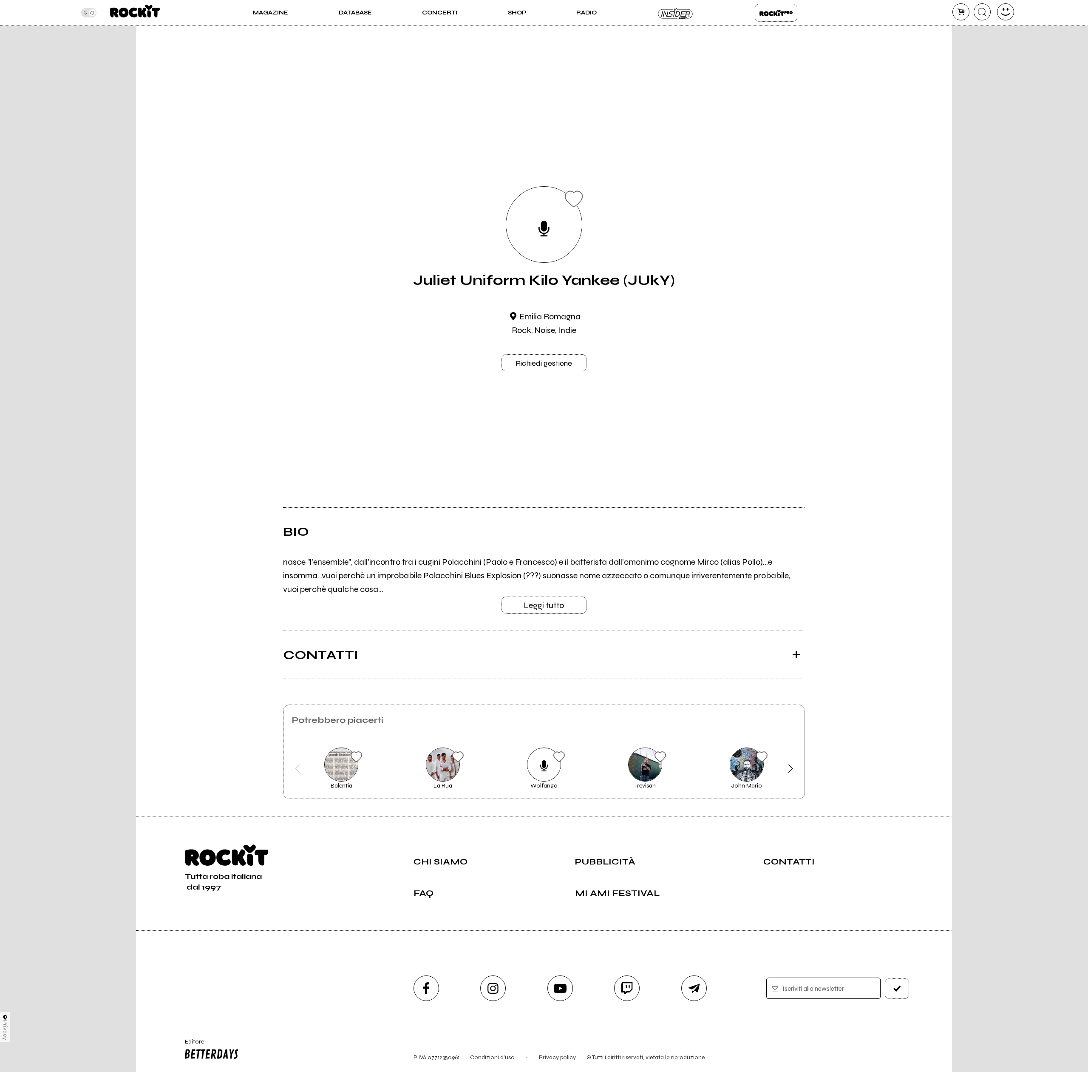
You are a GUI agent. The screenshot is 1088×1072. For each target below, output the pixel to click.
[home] (135, 13)
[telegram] (694, 988)
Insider (675, 12)
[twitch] (627, 988)
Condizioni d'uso (492, 1057)
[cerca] (982, 11)
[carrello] (960, 11)
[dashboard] (1005, 11)
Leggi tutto (544, 605)
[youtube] (560, 988)
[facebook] (426, 988)
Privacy (5, 1030)
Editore (190, 1045)
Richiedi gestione (544, 363)
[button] (297, 768)
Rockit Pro (776, 13)
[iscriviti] (897, 988)
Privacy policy (557, 1057)
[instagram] (493, 988)
